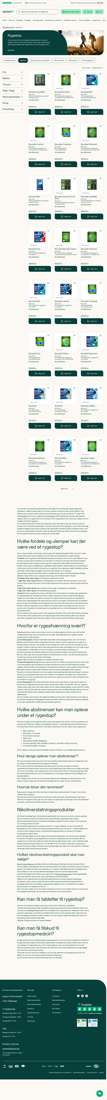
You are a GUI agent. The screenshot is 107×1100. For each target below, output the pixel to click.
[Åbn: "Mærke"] (13, 78)
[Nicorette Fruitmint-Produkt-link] (66, 93)
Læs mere (11, 50)
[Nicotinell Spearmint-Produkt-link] (92, 354)
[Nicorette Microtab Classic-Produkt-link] (66, 250)
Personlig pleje (38, 20)
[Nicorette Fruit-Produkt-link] (39, 354)
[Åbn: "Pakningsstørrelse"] (13, 96)
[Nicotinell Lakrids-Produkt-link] (66, 302)
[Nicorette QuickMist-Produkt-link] (39, 93)
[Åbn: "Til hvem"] (13, 84)
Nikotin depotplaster (25, 864)
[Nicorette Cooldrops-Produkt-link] (66, 145)
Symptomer (96, 20)
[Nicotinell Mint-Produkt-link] (92, 93)
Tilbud (4, 20)
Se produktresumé (34, 100)
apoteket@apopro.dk (11, 1049)
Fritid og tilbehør (84, 20)
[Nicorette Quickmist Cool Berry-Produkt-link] (66, 197)
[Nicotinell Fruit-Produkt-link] (39, 250)
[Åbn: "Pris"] (13, 72)
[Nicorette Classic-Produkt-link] (66, 354)
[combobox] (37, 11)
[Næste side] (73, 489)
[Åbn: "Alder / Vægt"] (13, 90)
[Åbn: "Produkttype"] (13, 109)
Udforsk (11, 20)
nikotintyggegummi (63, 874)
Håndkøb (19, 20)
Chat (4, 1028)
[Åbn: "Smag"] (13, 103)
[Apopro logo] (8, 11)
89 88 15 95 (10, 1009)
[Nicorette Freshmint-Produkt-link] (92, 250)
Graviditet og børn (70, 20)
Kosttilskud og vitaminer (53, 20)
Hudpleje (28, 20)
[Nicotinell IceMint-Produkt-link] (92, 407)
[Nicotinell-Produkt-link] (39, 407)
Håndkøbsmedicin (8, 27)
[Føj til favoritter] (48, 74)
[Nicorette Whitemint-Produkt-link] (92, 145)
